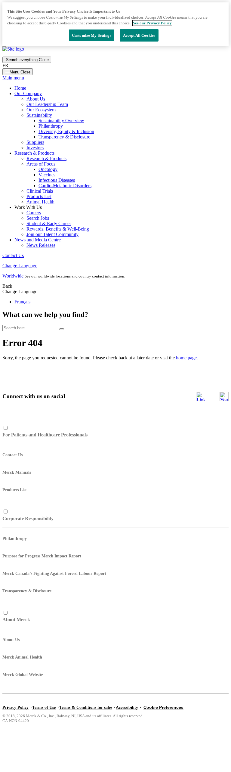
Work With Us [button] (28, 207)
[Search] (61, 329)
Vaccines (46, 174)
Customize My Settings (91, 35)
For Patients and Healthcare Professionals (45, 434)
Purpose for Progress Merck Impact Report (41, 556)
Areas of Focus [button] (40, 163)
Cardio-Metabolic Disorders (64, 185)
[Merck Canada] (13, 48)
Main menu (13, 77)
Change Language (19, 265)
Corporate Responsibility (28, 518)
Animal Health (40, 201)
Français (22, 301)
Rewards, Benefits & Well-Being (57, 228)
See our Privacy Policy (152, 23)
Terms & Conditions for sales (85, 707)
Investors (35, 147)
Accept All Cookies (139, 35)
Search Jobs (37, 218)
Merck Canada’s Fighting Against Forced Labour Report (54, 573)
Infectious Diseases (56, 180)
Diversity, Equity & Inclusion (66, 131)
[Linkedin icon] (200, 396)
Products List (38, 196)
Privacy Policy (15, 707)
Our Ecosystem (41, 109)
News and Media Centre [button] (37, 239)
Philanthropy (50, 126)
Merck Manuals (16, 472)
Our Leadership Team (47, 104)
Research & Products (46, 158)
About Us (35, 98)
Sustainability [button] (39, 115)
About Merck (16, 619)
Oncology (47, 169)
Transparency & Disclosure (64, 136)
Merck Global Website (22, 674)
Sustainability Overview (61, 120)
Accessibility (127, 707)
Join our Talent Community (52, 234)
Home (20, 88)
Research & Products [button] (34, 153)
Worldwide (12, 275)
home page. (187, 357)
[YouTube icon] (224, 396)
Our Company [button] (28, 93)
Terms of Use (44, 707)
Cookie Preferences (163, 707)
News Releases (40, 245)
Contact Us (13, 255)
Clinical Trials (39, 191)
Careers (33, 212)
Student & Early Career (48, 223)
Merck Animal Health (22, 657)
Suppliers (35, 142)
